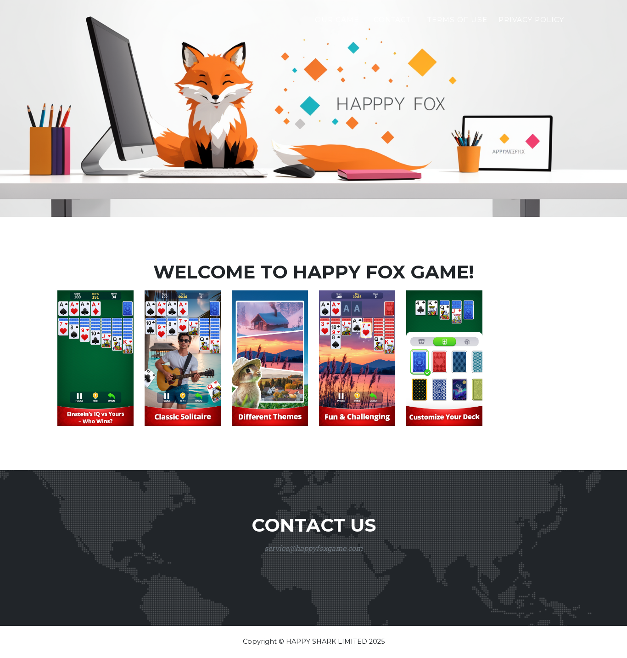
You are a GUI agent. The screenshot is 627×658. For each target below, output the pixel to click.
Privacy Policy (531, 19)
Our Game (337, 19)
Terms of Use (457, 19)
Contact (392, 19)
